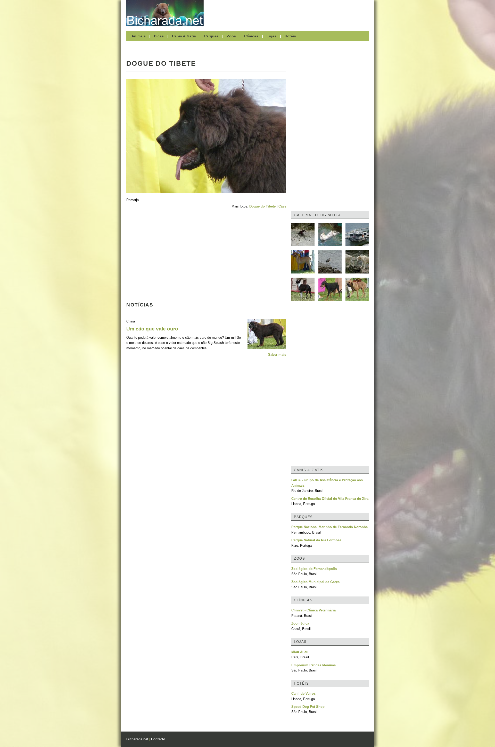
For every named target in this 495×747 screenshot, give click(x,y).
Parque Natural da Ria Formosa (316, 540)
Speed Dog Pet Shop (308, 707)
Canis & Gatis (184, 36)
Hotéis (290, 36)
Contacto (158, 739)
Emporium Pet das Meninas (313, 665)
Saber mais (277, 354)
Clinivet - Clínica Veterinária (313, 610)
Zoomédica (300, 623)
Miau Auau (299, 652)
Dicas (159, 36)
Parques (211, 36)
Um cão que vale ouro (152, 328)
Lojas (271, 36)
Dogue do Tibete (262, 206)
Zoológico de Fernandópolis (314, 569)
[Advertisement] (289, 13)
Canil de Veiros (303, 693)
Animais (138, 36)
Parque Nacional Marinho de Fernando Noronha (329, 527)
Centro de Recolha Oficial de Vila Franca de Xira (329, 499)
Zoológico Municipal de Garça (315, 582)
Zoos (231, 36)
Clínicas (251, 36)
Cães (282, 206)
